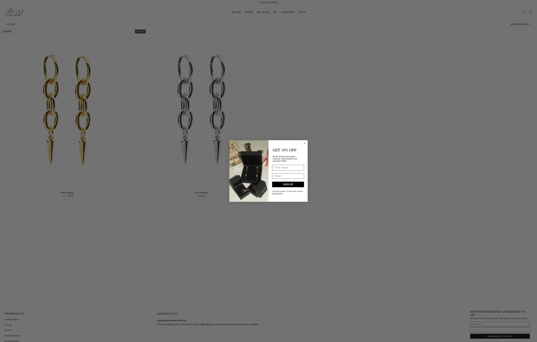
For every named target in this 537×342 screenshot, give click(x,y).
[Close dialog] (304, 143)
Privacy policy (277, 194)
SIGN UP (288, 184)
